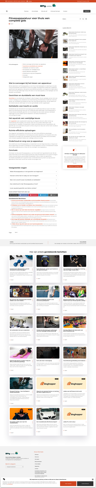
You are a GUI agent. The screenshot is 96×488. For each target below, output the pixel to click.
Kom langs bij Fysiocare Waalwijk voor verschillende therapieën (29, 219)
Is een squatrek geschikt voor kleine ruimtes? (33, 188)
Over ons (37, 456)
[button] (92, 479)
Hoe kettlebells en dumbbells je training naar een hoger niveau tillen (74, 269)
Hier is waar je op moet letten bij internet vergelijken (26, 209)
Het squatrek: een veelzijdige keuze (31, 69)
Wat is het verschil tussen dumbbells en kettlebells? (33, 180)
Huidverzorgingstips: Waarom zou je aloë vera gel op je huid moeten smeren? (32, 214)
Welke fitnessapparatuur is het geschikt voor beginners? (33, 171)
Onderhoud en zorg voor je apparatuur (32, 73)
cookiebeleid (9, 484)
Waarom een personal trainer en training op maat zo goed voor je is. (48, 392)
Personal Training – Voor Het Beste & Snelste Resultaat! (19, 392)
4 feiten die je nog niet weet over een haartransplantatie (27, 224)
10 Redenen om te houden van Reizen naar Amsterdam (26, 205)
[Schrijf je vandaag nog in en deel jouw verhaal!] (75, 150)
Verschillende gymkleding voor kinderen (74, 360)
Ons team (37, 459)
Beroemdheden (38, 461)
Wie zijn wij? (44, 11)
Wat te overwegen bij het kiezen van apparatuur (34, 64)
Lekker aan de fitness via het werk (72, 391)
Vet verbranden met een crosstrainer (20, 330)
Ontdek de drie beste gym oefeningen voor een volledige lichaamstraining (47, 330)
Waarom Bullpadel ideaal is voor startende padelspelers (45, 300)
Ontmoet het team (55, 11)
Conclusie (25, 75)
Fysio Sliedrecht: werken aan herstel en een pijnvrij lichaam (47, 269)
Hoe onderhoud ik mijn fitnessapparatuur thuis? (33, 184)
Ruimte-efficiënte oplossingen (30, 71)
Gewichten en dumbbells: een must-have (33, 66)
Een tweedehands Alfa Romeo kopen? (47, 421)
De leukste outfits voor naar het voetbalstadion (18, 422)
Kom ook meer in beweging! (44, 360)
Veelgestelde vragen (28, 77)
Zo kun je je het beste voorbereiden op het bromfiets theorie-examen (30, 200)
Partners (26, 11)
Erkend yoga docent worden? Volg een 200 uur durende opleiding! (20, 361)
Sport (11, 23)
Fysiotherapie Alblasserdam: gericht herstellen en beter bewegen (19, 269)
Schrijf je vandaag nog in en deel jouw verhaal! (75, 154)
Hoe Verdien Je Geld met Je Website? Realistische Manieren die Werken (41, 477)
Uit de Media (35, 11)
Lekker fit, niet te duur (69, 421)
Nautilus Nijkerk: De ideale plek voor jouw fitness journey (73, 330)
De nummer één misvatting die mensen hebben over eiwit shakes (20, 300)
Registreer (37, 466)
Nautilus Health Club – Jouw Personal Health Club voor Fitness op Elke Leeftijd (74, 300)
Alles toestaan (68, 483)
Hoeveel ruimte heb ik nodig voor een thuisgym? (33, 175)
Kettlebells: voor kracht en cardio (31, 67)
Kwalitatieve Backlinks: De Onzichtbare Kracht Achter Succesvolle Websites (40, 472)
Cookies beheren (85, 483)
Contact (65, 11)
